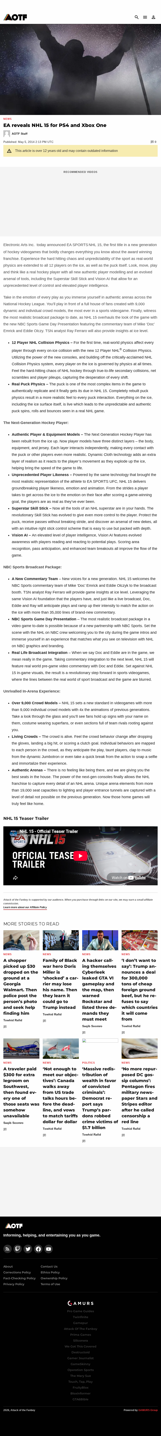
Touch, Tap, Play (80, 1382)
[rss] (7, 1249)
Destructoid (80, 1352)
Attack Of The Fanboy (80, 1329)
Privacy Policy (13, 1284)
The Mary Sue (80, 1376)
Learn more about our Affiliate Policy (25, 907)
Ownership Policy (54, 1278)
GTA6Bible (80, 1399)
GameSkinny (80, 1364)
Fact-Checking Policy (19, 1278)
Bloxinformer (80, 1393)
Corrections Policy (17, 1272)
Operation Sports (81, 1370)
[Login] (153, 17)
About (8, 1266)
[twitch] (17, 1249)
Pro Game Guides (80, 1311)
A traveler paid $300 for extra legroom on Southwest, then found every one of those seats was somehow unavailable (21, 1092)
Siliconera (80, 1340)
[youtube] (48, 1249)
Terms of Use (50, 1284)
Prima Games (80, 1335)
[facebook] (38, 1249)
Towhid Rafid (12, 1020)
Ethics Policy (50, 1272)
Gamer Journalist (80, 1358)
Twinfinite (80, 1317)
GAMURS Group (148, 1410)
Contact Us (49, 1266)
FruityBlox (80, 1387)
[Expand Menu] (145, 17)
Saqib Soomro (92, 1026)
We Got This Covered (80, 1346)
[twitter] (27, 1249)
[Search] (136, 17)
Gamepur (80, 1323)
